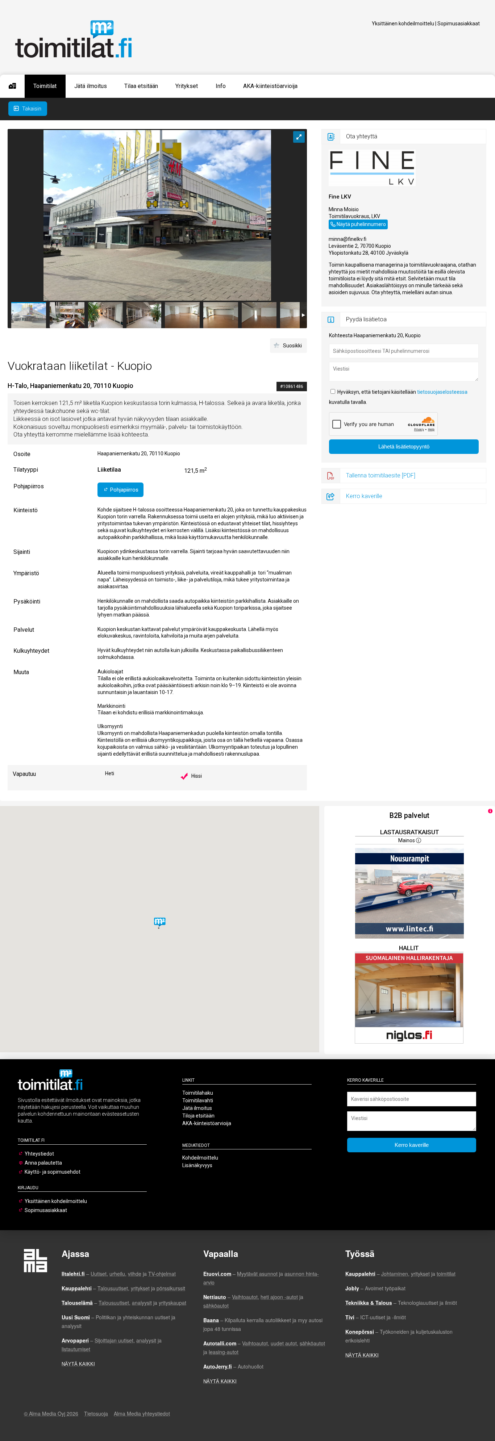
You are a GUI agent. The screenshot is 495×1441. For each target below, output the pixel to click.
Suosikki (292, 345)
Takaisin (31, 108)
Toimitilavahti (197, 1100)
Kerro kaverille (364, 496)
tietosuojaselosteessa (442, 392)
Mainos (407, 840)
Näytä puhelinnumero (361, 224)
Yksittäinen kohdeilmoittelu (403, 23)
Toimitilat (45, 86)
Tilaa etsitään (141, 86)
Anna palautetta (43, 1163)
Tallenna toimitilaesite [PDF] (380, 475)
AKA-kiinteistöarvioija (270, 86)
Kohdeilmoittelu (200, 1158)
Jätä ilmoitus (90, 86)
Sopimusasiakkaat (458, 23)
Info (221, 86)
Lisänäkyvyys (197, 1165)
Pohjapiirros (123, 489)
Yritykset (186, 86)
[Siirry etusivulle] (12, 86)
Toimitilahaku (197, 1093)
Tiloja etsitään (198, 1116)
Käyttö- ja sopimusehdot (52, 1172)
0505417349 (343, 223)
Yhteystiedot (39, 1154)
